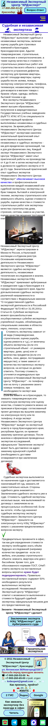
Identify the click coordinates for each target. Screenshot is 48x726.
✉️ (2, 681)
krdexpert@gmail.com (20, 681)
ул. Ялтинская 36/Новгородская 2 (22, 669)
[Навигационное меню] (42, 19)
